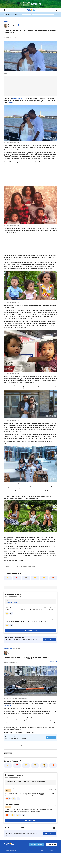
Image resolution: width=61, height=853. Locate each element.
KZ (52, 10)
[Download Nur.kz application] (30, 4)
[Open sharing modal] (38, 827)
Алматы (6, 753)
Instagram (50, 639)
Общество (6, 21)
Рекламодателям (51, 844)
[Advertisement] (30, 86)
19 (44, 766)
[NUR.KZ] (30, 10)
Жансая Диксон (17, 99)
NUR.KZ (11, 103)
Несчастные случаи (18, 648)
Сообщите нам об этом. (28, 566)
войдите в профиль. (12, 602)
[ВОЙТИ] (56, 10)
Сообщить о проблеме (37, 844)
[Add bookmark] (54, 828)
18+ (11, 753)
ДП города (7, 705)
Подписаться (51, 737)
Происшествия (8, 648)
